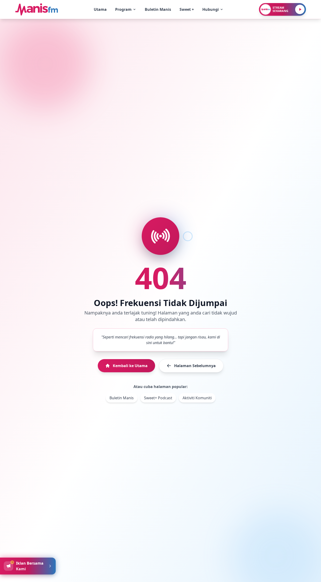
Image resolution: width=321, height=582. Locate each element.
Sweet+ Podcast (158, 397)
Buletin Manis (122, 397)
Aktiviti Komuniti (197, 397)
